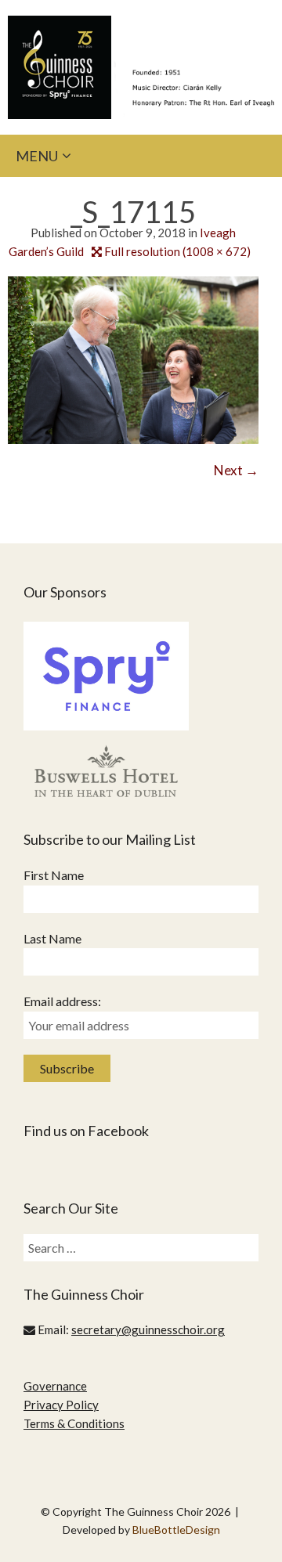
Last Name (52, 938)
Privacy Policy (61, 1405)
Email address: (62, 1001)
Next (236, 470)
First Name (54, 875)
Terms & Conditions (74, 1423)
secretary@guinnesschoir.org (148, 1329)
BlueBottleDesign (176, 1529)
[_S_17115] (133, 358)
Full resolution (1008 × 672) (177, 251)
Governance (55, 1386)
